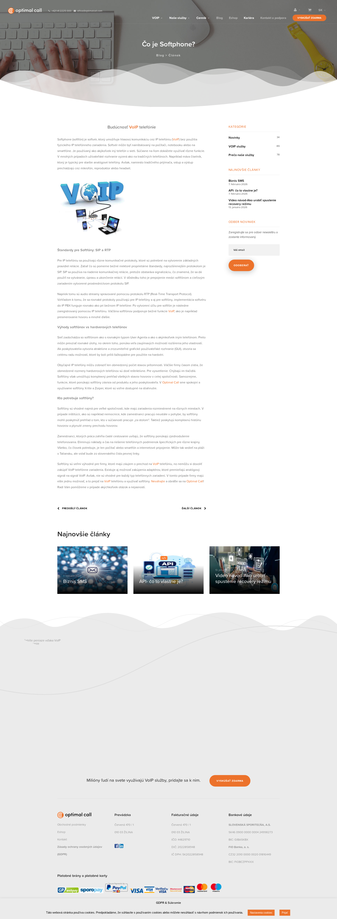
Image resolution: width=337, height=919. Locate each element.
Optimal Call (170, 382)
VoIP (133, 127)
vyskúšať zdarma (229, 781)
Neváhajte (158, 481)
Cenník (201, 17)
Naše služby (178, 17)
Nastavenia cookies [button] (261, 912)
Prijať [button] (285, 912)
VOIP (156, 17)
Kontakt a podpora (273, 17)
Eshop (233, 17)
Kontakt (62, 839)
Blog (219, 17)
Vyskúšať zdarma (309, 18)
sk (320, 10)
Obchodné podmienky (71, 824)
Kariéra (249, 17)
